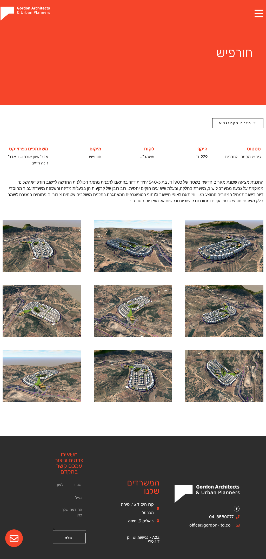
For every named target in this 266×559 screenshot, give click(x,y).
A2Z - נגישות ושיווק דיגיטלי (143, 539)
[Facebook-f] (237, 508)
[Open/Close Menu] (258, 13)
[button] (237, 123)
